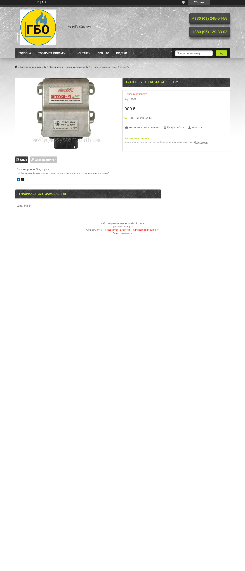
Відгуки (121, 53)
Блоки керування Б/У (77, 66)
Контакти (83, 53)
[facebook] (18, 180)
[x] (22, 180)
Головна (24, 53)
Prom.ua (140, 223)
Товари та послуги (51, 53)
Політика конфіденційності (145, 230)
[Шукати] (221, 53)
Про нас (103, 53)
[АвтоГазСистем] (38, 26)
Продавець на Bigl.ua (122, 226)
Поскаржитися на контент (117, 230)
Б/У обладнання (53, 66)
